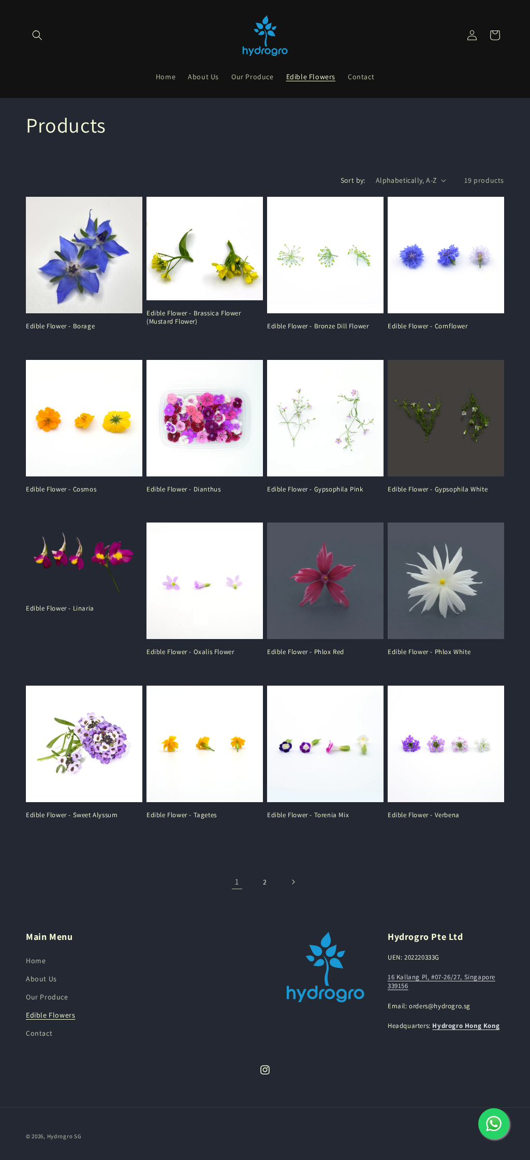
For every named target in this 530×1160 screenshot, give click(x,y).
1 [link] (237, 881)
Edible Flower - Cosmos (61, 489)
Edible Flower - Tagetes (181, 815)
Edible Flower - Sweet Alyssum (71, 815)
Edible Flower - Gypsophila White (438, 489)
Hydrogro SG (64, 1136)
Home (36, 960)
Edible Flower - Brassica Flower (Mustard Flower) (193, 317)
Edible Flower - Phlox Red (305, 652)
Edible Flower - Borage (60, 326)
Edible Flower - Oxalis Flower (190, 652)
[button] (37, 35)
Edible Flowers (50, 1015)
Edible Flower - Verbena (424, 815)
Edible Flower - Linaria (60, 608)
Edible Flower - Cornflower (428, 326)
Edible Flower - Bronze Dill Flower (318, 326)
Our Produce (47, 997)
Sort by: (353, 180)
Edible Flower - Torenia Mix (308, 815)
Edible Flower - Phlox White (429, 652)
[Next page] (293, 882)
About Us (41, 978)
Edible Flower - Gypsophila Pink (315, 489)
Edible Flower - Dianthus (183, 489)
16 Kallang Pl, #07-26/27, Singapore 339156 (441, 981)
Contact (39, 1033)
